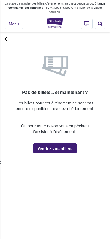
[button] (55, 148)
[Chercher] (100, 24)
